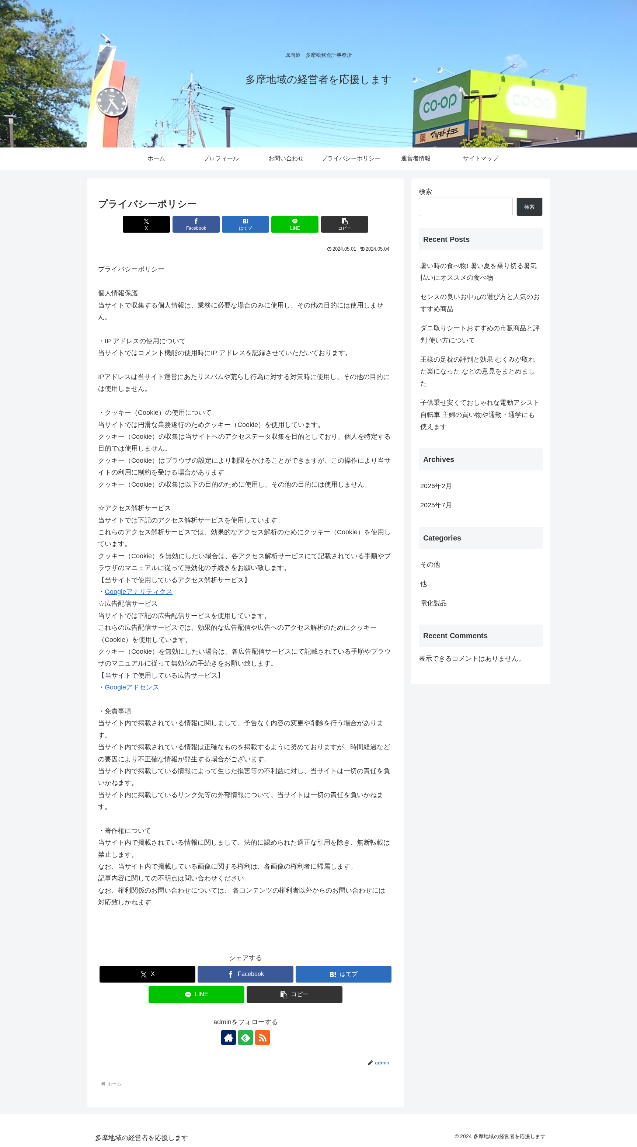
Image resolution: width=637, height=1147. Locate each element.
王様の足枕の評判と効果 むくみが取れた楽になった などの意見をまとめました (477, 371)
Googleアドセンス (132, 687)
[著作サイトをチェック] (228, 1037)
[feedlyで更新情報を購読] (245, 1037)
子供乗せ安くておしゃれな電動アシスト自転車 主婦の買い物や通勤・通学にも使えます (480, 414)
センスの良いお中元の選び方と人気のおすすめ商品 (480, 302)
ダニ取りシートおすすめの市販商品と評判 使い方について (480, 334)
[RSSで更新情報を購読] (262, 1037)
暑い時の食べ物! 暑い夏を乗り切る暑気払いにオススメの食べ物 (478, 271)
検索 (425, 191)
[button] (344, 224)
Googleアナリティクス (139, 591)
